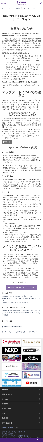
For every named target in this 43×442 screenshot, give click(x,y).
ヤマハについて (7, 423)
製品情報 (5, 389)
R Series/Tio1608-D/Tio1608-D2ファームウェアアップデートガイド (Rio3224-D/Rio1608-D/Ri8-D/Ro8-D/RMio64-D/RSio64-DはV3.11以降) (21, 313)
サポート (5, 413)
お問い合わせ (6, 432)
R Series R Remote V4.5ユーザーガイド (14, 303)
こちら (21, 85)
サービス (5, 399)
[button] (21, 327)
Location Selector (7, 427)
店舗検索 (5, 418)
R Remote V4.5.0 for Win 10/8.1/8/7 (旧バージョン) (17, 296)
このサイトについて (18, 432)
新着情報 (5, 404)
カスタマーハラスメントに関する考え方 (15, 436)
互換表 (7, 142)
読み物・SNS (6, 408)
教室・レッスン (7, 394)
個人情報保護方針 (7, 434)
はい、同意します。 (23, 282)
